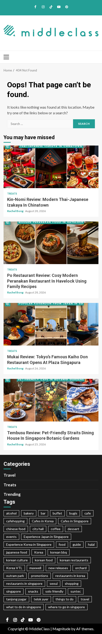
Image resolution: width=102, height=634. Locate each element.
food (62, 544)
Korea (38, 552)
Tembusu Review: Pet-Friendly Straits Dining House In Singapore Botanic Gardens (51, 400)
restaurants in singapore (24, 583)
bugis (73, 513)
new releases (58, 568)
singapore (13, 591)
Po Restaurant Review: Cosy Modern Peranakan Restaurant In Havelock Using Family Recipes (51, 243)
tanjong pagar (16, 599)
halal (91, 544)
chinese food (15, 529)
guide (77, 544)
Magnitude (61, 628)
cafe (87, 513)
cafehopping (15, 521)
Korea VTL (14, 568)
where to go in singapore (66, 607)
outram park (15, 576)
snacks (33, 591)
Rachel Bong (15, 211)
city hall (38, 529)
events (11, 537)
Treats (12, 193)
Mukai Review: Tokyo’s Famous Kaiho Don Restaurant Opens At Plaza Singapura (51, 324)
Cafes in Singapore (74, 521)
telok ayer (41, 599)
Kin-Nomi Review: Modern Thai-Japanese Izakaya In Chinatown (51, 167)
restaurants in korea (70, 576)
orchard (81, 568)
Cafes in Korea (43, 521)
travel (85, 599)
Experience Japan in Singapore (46, 537)
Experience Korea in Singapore (28, 544)
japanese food (16, 552)
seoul (54, 583)
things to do (65, 599)
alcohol (11, 513)
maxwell (35, 568)
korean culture (17, 560)
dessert (73, 529)
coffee (55, 529)
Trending (12, 494)
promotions (39, 576)
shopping (72, 583)
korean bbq (58, 552)
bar (43, 513)
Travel (9, 475)
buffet (57, 513)
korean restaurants (74, 560)
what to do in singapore (23, 607)
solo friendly (54, 591)
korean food (44, 560)
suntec (75, 591)
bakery (29, 513)
